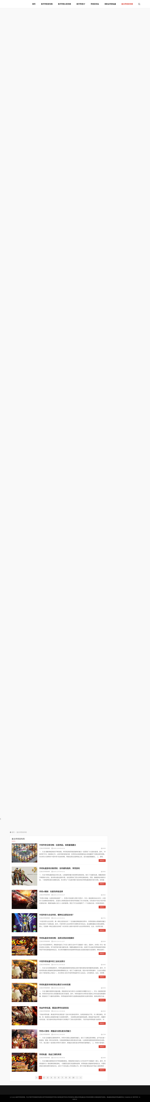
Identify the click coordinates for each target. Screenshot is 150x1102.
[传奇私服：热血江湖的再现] (24, 1062)
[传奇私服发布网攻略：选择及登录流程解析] (24, 946)
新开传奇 (135, 1097)
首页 (34, 4)
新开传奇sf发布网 (64, 4)
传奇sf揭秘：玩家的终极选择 (51, 892)
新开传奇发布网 (47, 4)
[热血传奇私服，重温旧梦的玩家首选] (24, 1015)
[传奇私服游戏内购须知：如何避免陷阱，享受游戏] (24, 876)
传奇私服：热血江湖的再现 (50, 1054)
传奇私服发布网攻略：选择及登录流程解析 (56, 938)
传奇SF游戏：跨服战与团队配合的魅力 (55, 1031)
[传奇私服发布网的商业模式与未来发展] (24, 992)
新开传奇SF (81, 4)
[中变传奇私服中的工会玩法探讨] (24, 969)
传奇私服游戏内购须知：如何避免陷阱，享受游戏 (59, 868)
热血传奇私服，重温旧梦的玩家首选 (54, 1008)
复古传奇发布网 (127, 4)
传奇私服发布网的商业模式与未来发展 (55, 985)
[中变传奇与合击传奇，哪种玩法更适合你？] (24, 922)
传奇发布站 (95, 4)
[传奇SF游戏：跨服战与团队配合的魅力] (24, 1039)
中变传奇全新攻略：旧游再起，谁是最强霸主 (57, 845)
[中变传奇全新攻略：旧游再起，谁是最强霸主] (24, 852)
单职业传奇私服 (110, 4)
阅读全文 (102, 860)
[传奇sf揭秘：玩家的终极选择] (24, 899)
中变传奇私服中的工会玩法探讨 (52, 961)
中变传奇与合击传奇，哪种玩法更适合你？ (56, 915)
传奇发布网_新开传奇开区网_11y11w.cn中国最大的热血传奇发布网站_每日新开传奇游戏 (18, 4)
